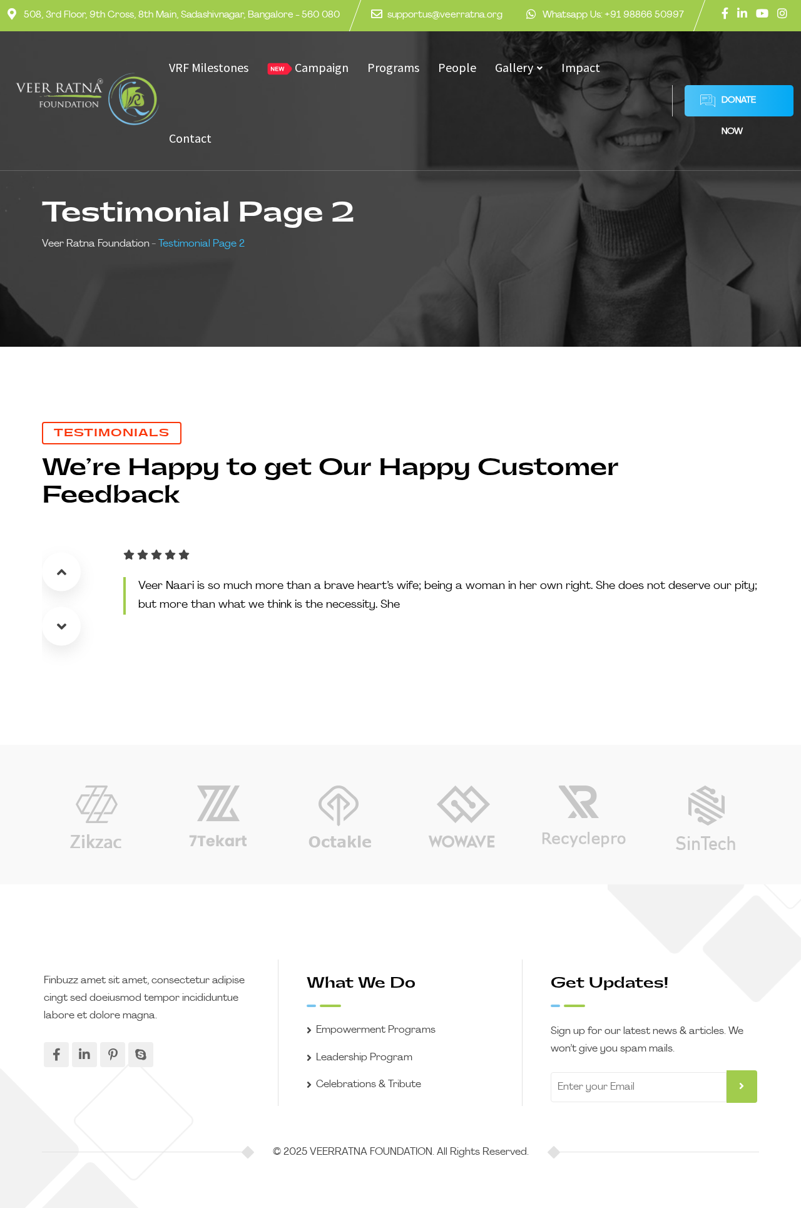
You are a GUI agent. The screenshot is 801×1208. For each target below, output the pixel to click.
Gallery (514, 67)
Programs (393, 67)
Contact (190, 138)
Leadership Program (364, 1058)
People (457, 67)
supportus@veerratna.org (445, 15)
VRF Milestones (208, 67)
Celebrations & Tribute (368, 1085)
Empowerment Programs (376, 1030)
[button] (61, 571)
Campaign (320, 67)
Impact (580, 67)
